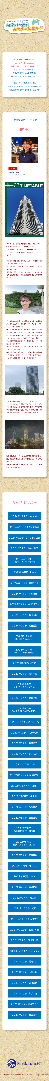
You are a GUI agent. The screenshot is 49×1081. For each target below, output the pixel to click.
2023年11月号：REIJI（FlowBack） (24, 651)
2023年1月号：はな (24, 764)
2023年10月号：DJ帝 (24, 663)
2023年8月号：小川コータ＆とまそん (24, 686)
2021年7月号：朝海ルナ (24, 961)
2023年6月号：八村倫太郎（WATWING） (24, 710)
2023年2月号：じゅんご (24, 753)
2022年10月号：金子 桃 (24, 796)
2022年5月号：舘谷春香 (24, 855)
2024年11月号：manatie (24, 516)
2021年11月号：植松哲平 (24, 919)
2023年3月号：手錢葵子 (24, 743)
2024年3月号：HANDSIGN (24, 604)
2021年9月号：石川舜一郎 (24, 940)
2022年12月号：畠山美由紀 (24, 775)
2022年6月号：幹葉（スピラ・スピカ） (24, 843)
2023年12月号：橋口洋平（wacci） (24, 637)
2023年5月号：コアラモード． (24, 722)
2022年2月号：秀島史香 (24, 887)
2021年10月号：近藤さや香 (24, 929)
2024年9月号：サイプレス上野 (24, 537)
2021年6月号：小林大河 (24, 972)
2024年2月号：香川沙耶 (24, 615)
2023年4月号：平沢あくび (24, 732)
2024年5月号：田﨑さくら (24, 583)
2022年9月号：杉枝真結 (24, 807)
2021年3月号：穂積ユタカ (24, 1004)
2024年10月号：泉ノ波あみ (24, 527)
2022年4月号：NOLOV (24, 866)
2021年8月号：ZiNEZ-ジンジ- (25, 951)
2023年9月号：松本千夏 (24, 673)
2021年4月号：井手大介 (24, 993)
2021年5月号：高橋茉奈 (24, 983)
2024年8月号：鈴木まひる (24, 548)
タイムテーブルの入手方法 (25, 1045)
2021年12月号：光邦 (24, 908)
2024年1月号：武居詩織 (24, 625)
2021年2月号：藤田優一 (24, 1014)
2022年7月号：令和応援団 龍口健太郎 (24, 829)
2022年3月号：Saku (24, 876)
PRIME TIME (14, 172)
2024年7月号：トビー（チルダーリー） (24, 560)
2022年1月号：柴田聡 (24, 897)
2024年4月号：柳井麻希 (24, 593)
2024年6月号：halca (24, 572)
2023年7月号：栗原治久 (24, 698)
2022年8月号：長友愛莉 (24, 817)
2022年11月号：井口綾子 (24, 785)
